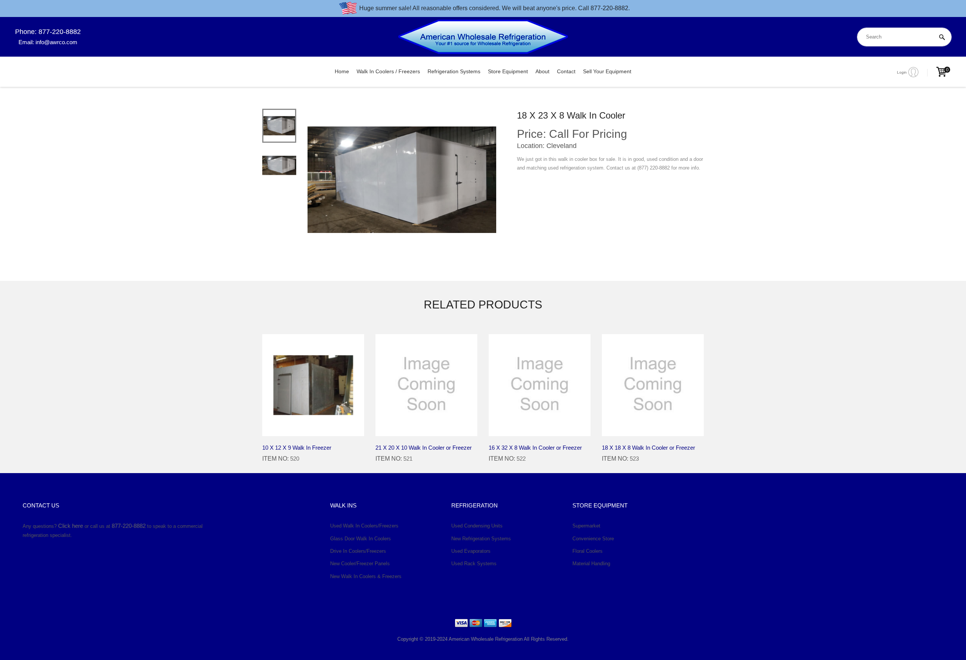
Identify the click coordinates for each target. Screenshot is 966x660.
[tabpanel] (402, 180)
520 (294, 458)
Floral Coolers (587, 551)
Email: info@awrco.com (47, 42)
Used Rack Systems (474, 563)
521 (407, 458)
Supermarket (586, 526)
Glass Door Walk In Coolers (360, 538)
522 (521, 458)
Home (342, 71)
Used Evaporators (471, 551)
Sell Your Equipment (607, 71)
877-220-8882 (129, 526)
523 (634, 458)
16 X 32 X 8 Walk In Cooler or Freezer (535, 447)
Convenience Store (593, 538)
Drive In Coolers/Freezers (358, 551)
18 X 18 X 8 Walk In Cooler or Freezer (648, 447)
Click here (70, 526)
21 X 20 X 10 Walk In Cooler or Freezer (423, 447)
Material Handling (591, 563)
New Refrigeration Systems (481, 538)
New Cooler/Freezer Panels (360, 563)
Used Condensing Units (477, 526)
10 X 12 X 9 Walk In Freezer (296, 447)
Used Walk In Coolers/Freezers (364, 526)
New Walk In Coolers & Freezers (365, 576)
